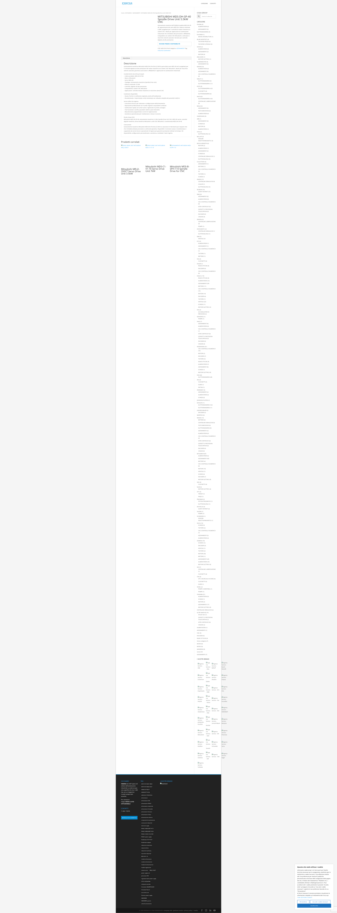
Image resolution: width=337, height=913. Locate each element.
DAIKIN (199, 179)
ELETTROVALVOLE (203, 134)
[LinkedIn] (210, 910)
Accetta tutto (314, 906)
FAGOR (199, 264)
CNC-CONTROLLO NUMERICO (207, 74)
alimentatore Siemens (146, 812)
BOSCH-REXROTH (202, 143)
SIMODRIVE (144, 898)
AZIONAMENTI (136, 13)
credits (196, 910)
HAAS (198, 321)
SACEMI (199, 511)
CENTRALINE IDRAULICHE (205, 156)
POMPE (200, 226)
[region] (314, 886)
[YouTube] (214, 910)
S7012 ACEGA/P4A (145, 881)
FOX (198, 310)
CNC (198, 633)
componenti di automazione (148, 820)
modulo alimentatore (146, 859)
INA (198, 380)
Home (122, 13)
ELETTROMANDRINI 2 (204, 83)
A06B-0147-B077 (145, 789)
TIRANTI (200, 494)
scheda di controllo (146, 884)
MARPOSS (200, 415)
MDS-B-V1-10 (144, 856)
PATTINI (200, 387)
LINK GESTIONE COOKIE (305, 897)
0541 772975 (126, 811)
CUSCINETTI (201, 91)
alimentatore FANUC (146, 803)
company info (168, 910)
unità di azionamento (146, 903)
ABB (198, 119)
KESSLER (199, 403)
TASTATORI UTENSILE (204, 44)
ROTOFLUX (200, 507)
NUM (198, 487)
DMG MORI (200, 57)
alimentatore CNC (145, 800)
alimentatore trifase (146, 814)
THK (198, 576)
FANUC (199, 276)
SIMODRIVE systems (146, 901)
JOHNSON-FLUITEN (202, 400)
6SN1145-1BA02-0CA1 (146, 787)
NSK (198, 482)
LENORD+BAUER (202, 410)
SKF (198, 567)
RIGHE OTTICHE (202, 266)
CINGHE (200, 451)
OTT (198, 492)
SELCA (199, 523)
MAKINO (199, 66)
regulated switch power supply (148, 878)
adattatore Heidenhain (146, 795)
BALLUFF (199, 136)
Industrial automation (164, 50)
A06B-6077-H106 (145, 792)
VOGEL (199, 587)
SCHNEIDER (200, 516)
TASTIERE (201, 174)
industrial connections (146, 845)
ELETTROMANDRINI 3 (204, 405)
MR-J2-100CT (153, 870)
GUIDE (200, 384)
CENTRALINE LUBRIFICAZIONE (207, 101)
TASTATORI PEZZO (203, 41)
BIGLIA (199, 106)
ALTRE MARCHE (201, 612)
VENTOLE (201, 238)
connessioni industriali (146, 823)
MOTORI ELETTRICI (203, 59)
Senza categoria (201, 641)
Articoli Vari (201, 614)
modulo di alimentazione (147, 864)
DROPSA (199, 219)
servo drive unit (145, 892)
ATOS (198, 132)
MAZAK (199, 418)
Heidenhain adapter (146, 842)
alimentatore (144, 798)
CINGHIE (200, 217)
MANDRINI (200, 649)
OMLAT (199, 79)
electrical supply (145, 825)
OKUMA (199, 24)
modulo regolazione (146, 867)
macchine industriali (146, 853)
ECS (198, 241)
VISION (199, 47)
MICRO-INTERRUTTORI (204, 36)
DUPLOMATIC (201, 229)
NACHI (199, 96)
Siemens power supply (146, 895)
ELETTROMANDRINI (202, 32)
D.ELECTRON (200, 162)
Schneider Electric (145, 889)
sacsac (199, 652)
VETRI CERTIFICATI (203, 206)
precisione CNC (145, 876)
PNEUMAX (200, 499)
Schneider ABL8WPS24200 (147, 887)
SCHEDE (200, 124)
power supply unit (145, 873)
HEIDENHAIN (200, 346)
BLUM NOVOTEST (202, 39)
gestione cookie (178, 910)
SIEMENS (199, 541)
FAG (198, 259)
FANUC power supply (146, 837)
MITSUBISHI (128, 13)
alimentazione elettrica (147, 817)
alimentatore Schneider (147, 809)
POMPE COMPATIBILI (204, 589)
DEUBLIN (199, 189)
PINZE (200, 496)
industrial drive (145, 848)
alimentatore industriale (147, 806)
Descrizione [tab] (126, 58)
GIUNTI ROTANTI (203, 191)
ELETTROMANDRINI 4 (204, 88)
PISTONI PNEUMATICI (204, 501)
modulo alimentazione (146, 862)
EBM (198, 236)
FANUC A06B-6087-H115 (147, 828)
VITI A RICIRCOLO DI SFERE (206, 579)
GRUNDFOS (200, 316)
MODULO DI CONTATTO (129, 818)
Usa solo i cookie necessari (320, 902)
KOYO (198, 86)
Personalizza (303, 902)
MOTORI (200, 54)
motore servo (144, 870)
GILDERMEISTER (201, 62)
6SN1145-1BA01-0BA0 (146, 784)
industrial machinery (146, 851)
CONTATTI (213, 3)
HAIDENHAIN (200, 116)
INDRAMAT (200, 390)
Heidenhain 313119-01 (146, 839)
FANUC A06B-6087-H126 (147, 831)
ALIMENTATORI (202, 26)
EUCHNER (200, 34)
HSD (198, 375)
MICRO (199, 644)
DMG (198, 194)
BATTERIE (201, 166)
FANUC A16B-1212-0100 (147, 834)
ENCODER (201, 214)
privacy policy (188, 910)
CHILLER (200, 184)
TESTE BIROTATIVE (203, 111)
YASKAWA (200, 594)
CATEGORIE (204, 3)
